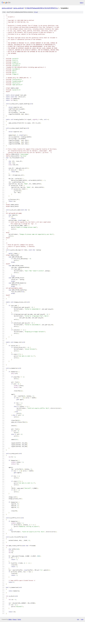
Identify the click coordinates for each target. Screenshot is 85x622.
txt (78, 619)
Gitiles (10, 619)
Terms (19, 619)
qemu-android (7, 8)
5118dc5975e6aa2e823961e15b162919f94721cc (41, 8)
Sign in (81, 2)
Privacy (14, 619)
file (36, 12)
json (82, 619)
